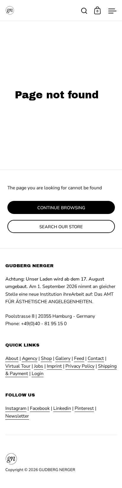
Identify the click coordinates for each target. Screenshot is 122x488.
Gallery (62, 358)
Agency (29, 358)
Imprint (54, 366)
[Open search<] (84, 10)
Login (38, 373)
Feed (79, 358)
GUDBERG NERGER (57, 470)
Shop (46, 358)
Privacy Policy (79, 366)
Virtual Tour (17, 366)
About (11, 358)
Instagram (15, 408)
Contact (96, 358)
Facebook (40, 408)
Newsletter (17, 416)
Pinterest (84, 408)
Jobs (38, 366)
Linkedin (62, 408)
